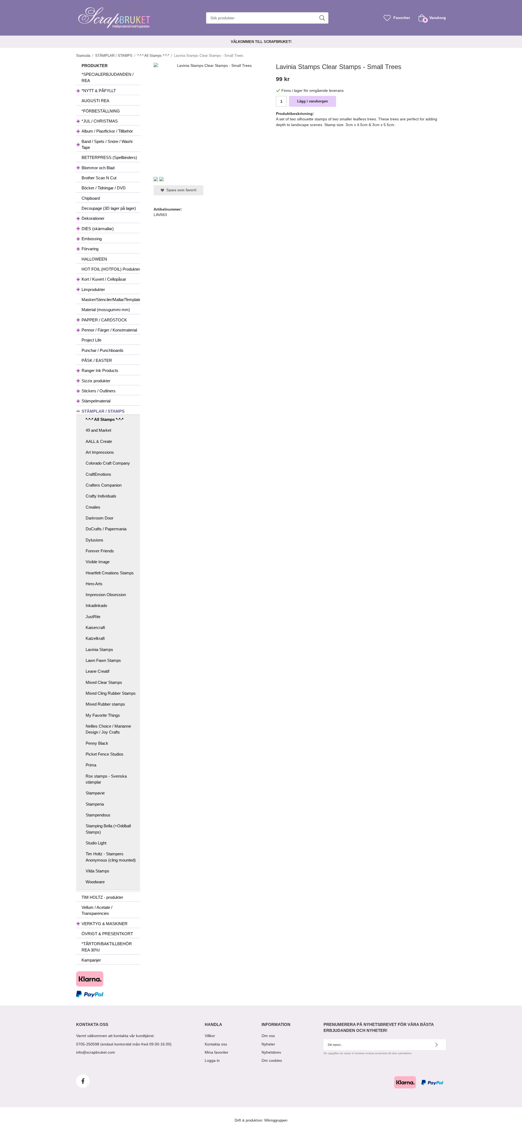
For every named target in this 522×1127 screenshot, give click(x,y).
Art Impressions (100, 452)
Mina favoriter (216, 1052)
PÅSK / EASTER (97, 360)
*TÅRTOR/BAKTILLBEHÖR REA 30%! (107, 946)
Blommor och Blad (98, 167)
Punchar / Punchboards (102, 350)
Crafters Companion (104, 485)
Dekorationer (93, 218)
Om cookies (272, 1060)
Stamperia (95, 804)
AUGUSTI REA (95, 100)
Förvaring (90, 248)
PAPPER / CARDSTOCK (104, 320)
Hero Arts (94, 583)
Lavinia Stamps (99, 649)
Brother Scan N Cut (99, 178)
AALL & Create (99, 441)
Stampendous (98, 815)
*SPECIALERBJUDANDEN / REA (107, 77)
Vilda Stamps (97, 871)
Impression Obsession (106, 594)
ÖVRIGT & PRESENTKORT (107, 933)
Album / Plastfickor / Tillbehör (107, 131)
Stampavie (95, 793)
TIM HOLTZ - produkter (102, 897)
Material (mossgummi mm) (106, 309)
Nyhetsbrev (271, 1052)
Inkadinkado (96, 605)
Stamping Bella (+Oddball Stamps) (108, 829)
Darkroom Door (99, 518)
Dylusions (94, 540)
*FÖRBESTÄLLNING (101, 111)
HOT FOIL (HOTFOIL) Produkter (111, 269)
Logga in (212, 1060)
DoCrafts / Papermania (106, 529)
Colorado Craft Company (108, 463)
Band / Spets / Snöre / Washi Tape (107, 144)
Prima (91, 765)
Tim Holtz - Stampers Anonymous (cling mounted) (111, 856)
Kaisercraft (95, 627)
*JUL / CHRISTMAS (100, 121)
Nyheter (268, 1044)
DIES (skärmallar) (98, 228)
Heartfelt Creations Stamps (110, 573)
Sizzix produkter (96, 380)
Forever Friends (100, 551)
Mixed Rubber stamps (105, 704)
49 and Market (98, 430)
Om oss (268, 1036)
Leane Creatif (97, 671)
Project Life (91, 340)
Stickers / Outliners (99, 391)
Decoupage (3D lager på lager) (109, 208)
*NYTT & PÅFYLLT (99, 90)
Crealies (93, 507)
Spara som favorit (180, 190)
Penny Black (97, 743)
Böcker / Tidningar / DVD (104, 188)
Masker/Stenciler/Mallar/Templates (111, 299)
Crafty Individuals (101, 496)
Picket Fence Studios (104, 754)
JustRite (93, 616)
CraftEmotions (98, 474)
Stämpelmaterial (96, 401)
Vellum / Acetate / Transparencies (97, 910)
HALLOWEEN (94, 259)
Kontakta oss (216, 1044)
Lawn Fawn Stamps (103, 660)
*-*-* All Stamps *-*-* (104, 419)
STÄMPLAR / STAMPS (103, 411)
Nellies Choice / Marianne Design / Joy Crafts (108, 729)
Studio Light (96, 843)
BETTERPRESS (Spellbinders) (109, 157)
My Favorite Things (103, 715)
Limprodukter (93, 289)
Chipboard (91, 198)
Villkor (210, 1036)
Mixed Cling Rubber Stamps (111, 693)
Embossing (92, 238)
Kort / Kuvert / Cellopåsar (104, 279)
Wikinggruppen (275, 1120)
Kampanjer (91, 960)
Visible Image (98, 561)
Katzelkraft (95, 638)
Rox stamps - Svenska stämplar (106, 779)
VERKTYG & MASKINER (105, 923)
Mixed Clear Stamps (104, 682)
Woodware (95, 881)
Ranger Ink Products (100, 370)
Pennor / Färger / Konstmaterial (109, 330)
